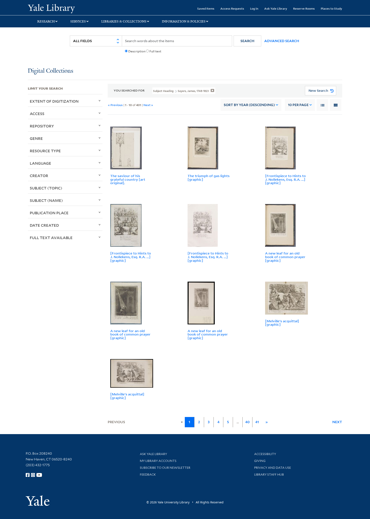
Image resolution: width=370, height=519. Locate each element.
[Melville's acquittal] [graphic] (282, 323)
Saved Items (205, 8)
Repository (42, 126)
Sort (249, 105)
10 (298, 105)
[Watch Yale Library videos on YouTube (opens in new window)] (39, 475)
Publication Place (49, 212)
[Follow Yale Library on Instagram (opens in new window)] (33, 475)
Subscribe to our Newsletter (165, 467)
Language (40, 163)
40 (247, 422)
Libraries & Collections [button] (123, 21)
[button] (247, 40)
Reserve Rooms (304, 8)
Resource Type (45, 150)
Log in (254, 8)
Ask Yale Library (275, 8)
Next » (148, 105)
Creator (39, 175)
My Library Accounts (158, 461)
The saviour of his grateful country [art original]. (127, 179)
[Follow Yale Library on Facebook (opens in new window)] (28, 475)
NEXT (337, 422)
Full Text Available (51, 237)
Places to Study (331, 8)
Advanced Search (281, 41)
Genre (36, 138)
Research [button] (46, 21)
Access (37, 113)
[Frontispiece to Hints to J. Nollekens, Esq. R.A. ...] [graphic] (285, 179)
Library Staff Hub (269, 474)
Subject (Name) (46, 200)
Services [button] (78, 21)
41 (257, 422)
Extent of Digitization (54, 101)
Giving (260, 461)
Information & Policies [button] (184, 21)
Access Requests (232, 8)
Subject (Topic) (46, 188)
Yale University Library (51, 8)
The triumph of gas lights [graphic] (209, 178)
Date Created (44, 225)
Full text (155, 51)
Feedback (148, 474)
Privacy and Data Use (272, 467)
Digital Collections (50, 71)
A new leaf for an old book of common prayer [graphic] (285, 257)
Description (136, 51)
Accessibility (265, 454)
